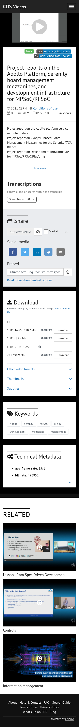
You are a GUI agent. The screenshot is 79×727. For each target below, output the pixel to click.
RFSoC (57, 424)
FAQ (46, 702)
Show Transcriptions (21, 199)
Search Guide (61, 702)
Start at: (54, 231)
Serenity (28, 424)
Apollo (13, 424)
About (13, 702)
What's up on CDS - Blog (39, 712)
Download (63, 330)
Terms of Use (28, 707)
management (58, 432)
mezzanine (38, 432)
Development (17, 432)
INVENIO (69, 719)
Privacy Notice (49, 707)
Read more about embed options (29, 280)
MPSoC (44, 424)
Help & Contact (30, 702)
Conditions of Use (45, 108)
